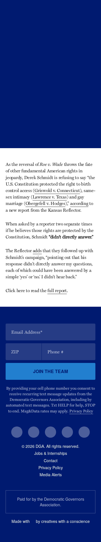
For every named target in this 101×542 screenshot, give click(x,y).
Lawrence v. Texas (50, 196)
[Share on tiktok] (84, 432)
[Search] (83, 8)
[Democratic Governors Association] (27, 8)
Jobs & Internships (50, 453)
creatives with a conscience (65, 521)
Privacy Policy (81, 411)
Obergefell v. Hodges (45, 203)
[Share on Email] (89, 135)
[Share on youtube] (67, 432)
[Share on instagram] (50, 432)
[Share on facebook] (16, 432)
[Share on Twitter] (75, 135)
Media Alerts (51, 474)
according (79, 203)
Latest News (32, 124)
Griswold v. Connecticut (57, 190)
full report (56, 290)
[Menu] (92, 8)
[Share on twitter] (33, 432)
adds (37, 250)
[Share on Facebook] (61, 135)
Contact (51, 460)
